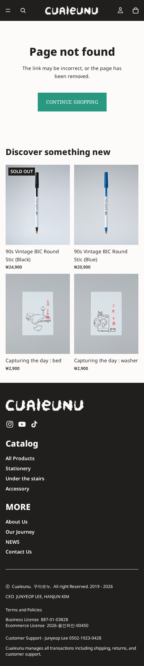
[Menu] (8, 10)
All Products (20, 458)
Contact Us (19, 551)
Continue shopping (72, 102)
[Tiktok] (34, 424)
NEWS (13, 541)
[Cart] (135, 10)
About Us (17, 521)
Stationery (18, 468)
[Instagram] (10, 424)
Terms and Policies (24, 610)
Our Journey (20, 531)
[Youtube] (22, 424)
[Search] (23, 10)
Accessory (17, 488)
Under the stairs (25, 478)
